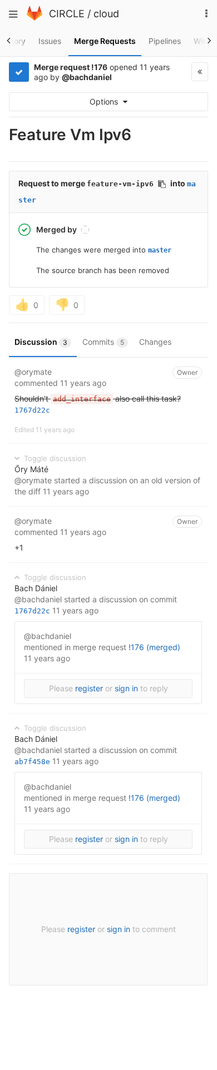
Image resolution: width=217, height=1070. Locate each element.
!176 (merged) (154, 647)
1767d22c (32, 410)
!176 (99, 67)
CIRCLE (67, 13)
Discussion (40, 341)
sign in (126, 688)
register (89, 688)
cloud (106, 13)
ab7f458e (32, 761)
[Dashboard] (34, 17)
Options (105, 101)
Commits (103, 341)
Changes (155, 341)
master (159, 250)
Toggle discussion (54, 458)
